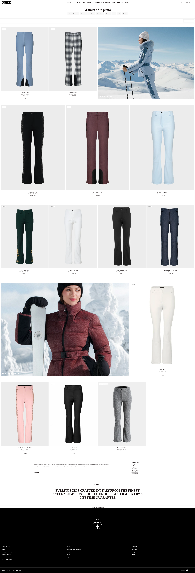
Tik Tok (133, 554)
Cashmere (83, 14)
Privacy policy (70, 552)
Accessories (134, 468)
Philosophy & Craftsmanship (9, 552)
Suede (124, 14)
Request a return (71, 557)
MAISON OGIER (7, 547)
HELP (68, 547)
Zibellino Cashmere (73, 14)
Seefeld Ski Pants (73, 92)
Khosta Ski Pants (33, 192)
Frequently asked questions (74, 549)
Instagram (134, 552)
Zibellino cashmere (6, 554)
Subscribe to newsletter (138, 557)
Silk (119, 14)
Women (133, 464)
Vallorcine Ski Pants (24, 92)
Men (133, 465)
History (3, 549)
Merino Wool (100, 14)
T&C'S (68, 554)
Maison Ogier (135, 473)
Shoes (133, 467)
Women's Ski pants (100, 507)
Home (92, 507)
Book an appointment (7, 559)
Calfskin (91, 14)
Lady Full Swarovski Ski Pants (25, 447)
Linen (114, 14)
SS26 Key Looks (135, 462)
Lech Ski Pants (162, 369)
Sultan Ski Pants (25, 270)
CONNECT (135, 547)
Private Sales (135, 471)
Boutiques (4, 557)
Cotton (107, 14)
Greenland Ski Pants (162, 192)
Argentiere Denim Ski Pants (170, 270)
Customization (135, 470)
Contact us (134, 549)
